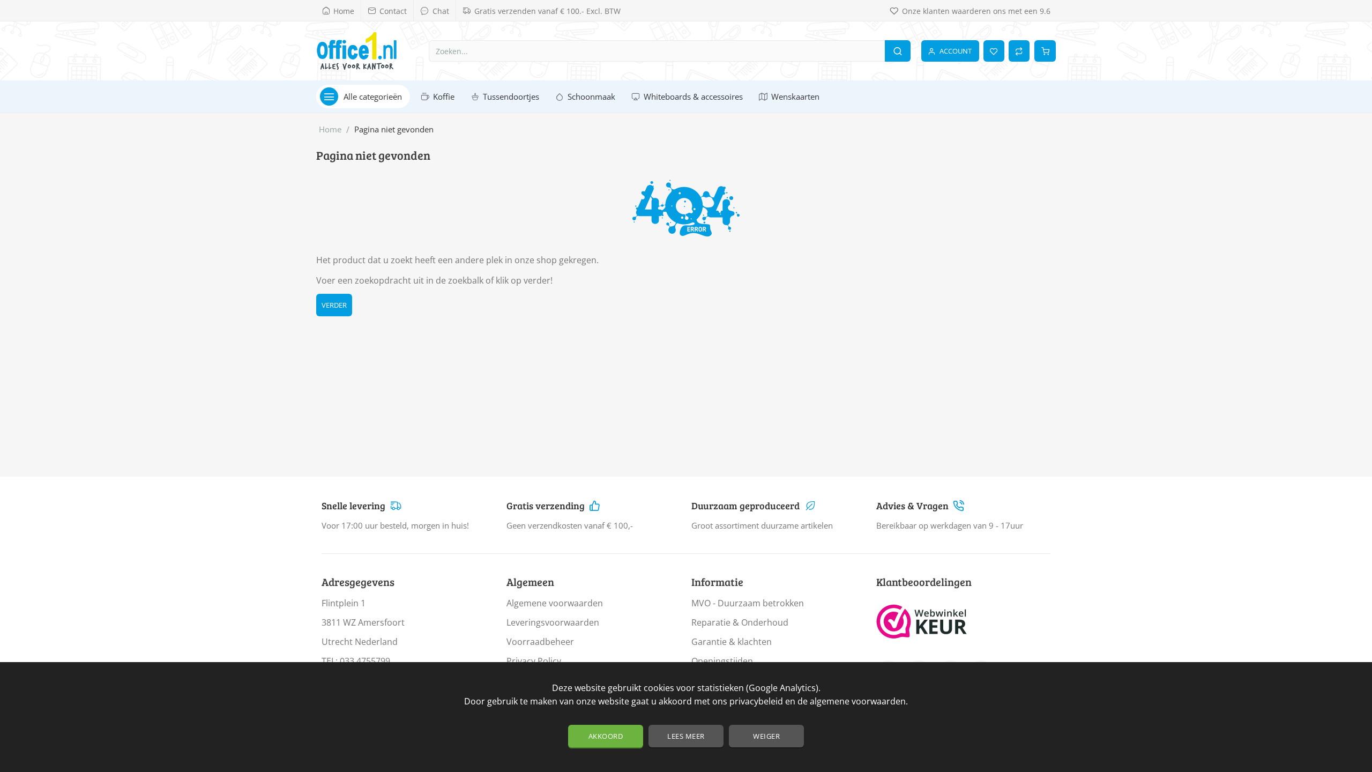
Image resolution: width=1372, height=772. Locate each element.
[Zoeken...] (898, 51)
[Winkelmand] (1045, 51)
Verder (334, 305)
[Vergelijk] (1019, 51)
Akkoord (605, 736)
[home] (330, 129)
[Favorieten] (993, 51)
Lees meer (686, 736)
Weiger (766, 736)
